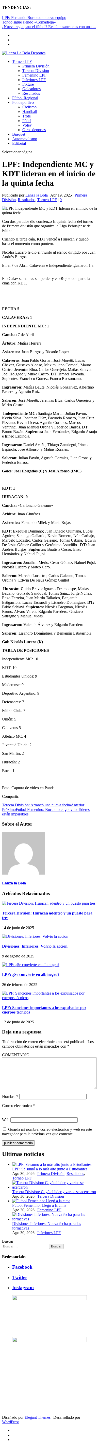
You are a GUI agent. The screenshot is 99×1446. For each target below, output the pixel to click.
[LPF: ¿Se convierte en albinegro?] (30, 964)
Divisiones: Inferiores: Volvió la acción (35, 946)
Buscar (7, 1241)
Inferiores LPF (34, 80)
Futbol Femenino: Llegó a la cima (39, 1205)
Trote (26, 116)
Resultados (31, 93)
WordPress (10, 1422)
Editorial (19, 143)
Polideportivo (23, 102)
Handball (29, 111)
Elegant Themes (38, 1417)
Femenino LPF (34, 75)
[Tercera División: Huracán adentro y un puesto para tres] (48, 903)
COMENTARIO (15, 1055)
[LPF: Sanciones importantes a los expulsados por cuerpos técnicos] (49, 998)
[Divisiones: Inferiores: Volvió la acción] (35, 936)
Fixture (28, 84)
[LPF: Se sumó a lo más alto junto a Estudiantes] (51, 1164)
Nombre (10, 1096)
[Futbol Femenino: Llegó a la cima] (41, 1201)
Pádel (26, 120)
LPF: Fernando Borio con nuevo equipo (34, 17)
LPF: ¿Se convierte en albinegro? (30, 974)
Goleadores (31, 89)
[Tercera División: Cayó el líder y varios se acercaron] (54, 1187)
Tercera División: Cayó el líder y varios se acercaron (54, 1192)
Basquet (18, 134)
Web (5, 1120)
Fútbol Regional (25, 98)
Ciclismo (29, 107)
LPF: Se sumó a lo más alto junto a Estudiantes (49, 1169)
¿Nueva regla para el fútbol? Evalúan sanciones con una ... (49, 27)
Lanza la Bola (36, 195)
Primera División (36, 66)
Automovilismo (24, 139)
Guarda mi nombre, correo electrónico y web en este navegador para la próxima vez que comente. (47, 1131)
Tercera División (35, 70)
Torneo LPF (22, 61)
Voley (27, 125)
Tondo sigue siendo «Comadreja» (29, 22)
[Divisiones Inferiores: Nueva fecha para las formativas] (54, 1219)
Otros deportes (34, 130)
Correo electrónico (18, 1105)
